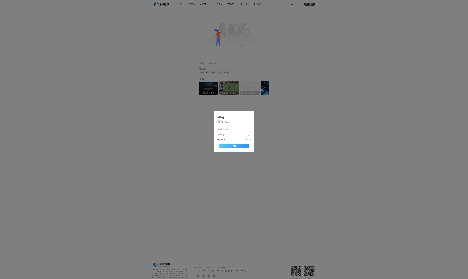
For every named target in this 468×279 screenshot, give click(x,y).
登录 (235, 146)
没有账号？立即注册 (224, 122)
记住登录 (222, 139)
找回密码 (248, 139)
